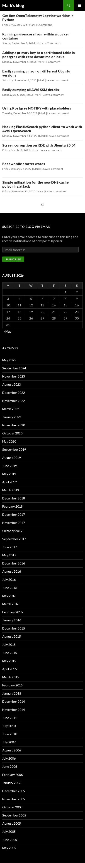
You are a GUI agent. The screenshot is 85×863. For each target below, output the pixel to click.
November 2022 (13, 401)
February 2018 (12, 506)
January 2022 (11, 417)
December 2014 (13, 701)
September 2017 (14, 539)
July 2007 (9, 742)
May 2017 (9, 555)
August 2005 (11, 823)
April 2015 (9, 669)
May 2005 (9, 848)
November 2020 (13, 425)
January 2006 (11, 783)
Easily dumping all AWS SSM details (30, 90)
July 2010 (9, 726)
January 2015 (11, 693)
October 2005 (12, 807)
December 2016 (13, 563)
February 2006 (12, 775)
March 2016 (10, 604)
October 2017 (12, 531)
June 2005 (9, 840)
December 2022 (13, 392)
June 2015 (9, 653)
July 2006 (9, 758)
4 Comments (53, 43)
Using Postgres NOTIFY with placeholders (36, 108)
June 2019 (9, 466)
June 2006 (9, 766)
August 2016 (11, 571)
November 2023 (13, 376)
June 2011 (9, 718)
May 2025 (9, 360)
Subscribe (13, 259)
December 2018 (13, 498)
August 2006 (11, 750)
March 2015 (10, 677)
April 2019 (9, 482)
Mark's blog (13, 5)
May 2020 (9, 441)
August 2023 (11, 384)
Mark (32, 24)
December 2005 (13, 791)
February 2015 (12, 685)
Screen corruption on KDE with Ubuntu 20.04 (38, 145)
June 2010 (9, 734)
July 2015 (9, 644)
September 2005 (14, 815)
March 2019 (10, 490)
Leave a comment (57, 80)
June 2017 (9, 547)
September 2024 (14, 368)
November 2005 (13, 799)
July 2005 (9, 831)
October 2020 (12, 433)
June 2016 (9, 588)
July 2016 (9, 579)
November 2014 (13, 709)
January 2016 (11, 620)
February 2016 (12, 612)
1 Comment (44, 24)
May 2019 (9, 474)
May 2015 (9, 661)
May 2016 (9, 596)
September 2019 (14, 449)
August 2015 (11, 636)
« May (7, 331)
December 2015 (13, 628)
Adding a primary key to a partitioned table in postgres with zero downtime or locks (38, 55)
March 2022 (10, 409)
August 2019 (11, 457)
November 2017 (13, 523)
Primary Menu (79, 5)
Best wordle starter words (23, 164)
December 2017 (13, 514)
